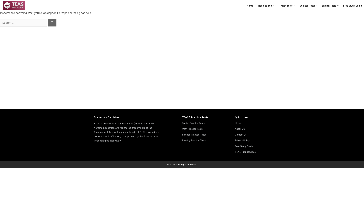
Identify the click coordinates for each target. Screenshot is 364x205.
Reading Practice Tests (194, 140)
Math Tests (286, 5)
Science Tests (307, 5)
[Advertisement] (54, 46)
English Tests (329, 5)
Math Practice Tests (192, 128)
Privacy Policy (242, 140)
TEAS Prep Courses (245, 151)
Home (250, 5)
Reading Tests (266, 5)
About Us (240, 128)
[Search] (52, 22)
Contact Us (241, 134)
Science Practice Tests (194, 134)
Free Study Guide (352, 5)
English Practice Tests (193, 123)
